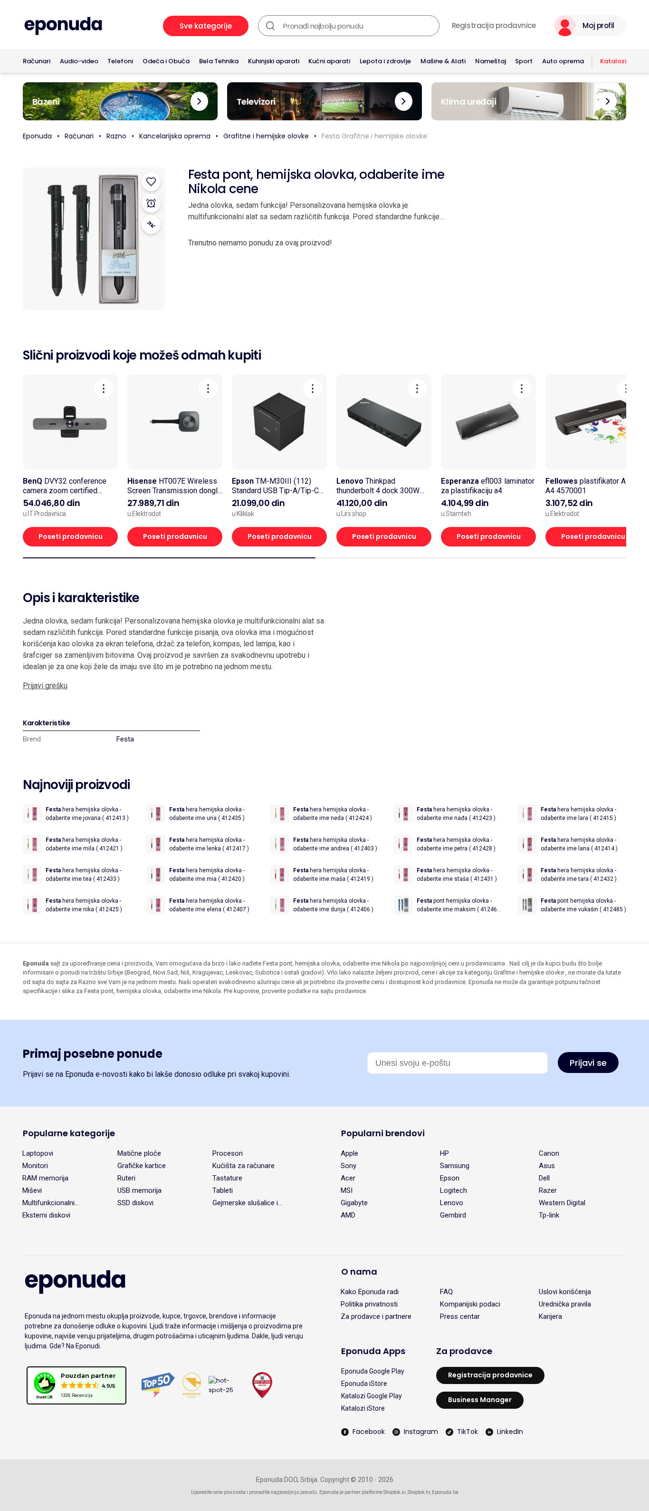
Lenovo (451, 1203)
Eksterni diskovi (46, 1215)
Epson (449, 1178)
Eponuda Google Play (372, 1371)
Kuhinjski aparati (273, 61)
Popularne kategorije (69, 1133)
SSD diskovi (135, 1203)
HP (444, 1153)
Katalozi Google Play (371, 1396)
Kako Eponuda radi (370, 1291)
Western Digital (562, 1203)
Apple (349, 1153)
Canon (549, 1153)
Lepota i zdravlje (385, 61)
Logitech (453, 1190)
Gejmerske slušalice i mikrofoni (245, 1203)
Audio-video (79, 61)
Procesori (227, 1153)
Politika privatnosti (369, 1304)
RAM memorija (45, 1178)
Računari (36, 61)
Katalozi (613, 61)
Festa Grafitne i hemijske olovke (374, 136)
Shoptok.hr (419, 1492)
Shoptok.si (394, 1492)
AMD (348, 1215)
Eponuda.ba (445, 1492)
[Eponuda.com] (63, 26)
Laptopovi (37, 1153)
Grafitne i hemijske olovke (266, 136)
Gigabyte (354, 1203)
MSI (347, 1190)
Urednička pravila (565, 1304)
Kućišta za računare (243, 1165)
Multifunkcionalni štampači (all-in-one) (54, 1203)
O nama (359, 1271)
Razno (116, 136)
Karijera (550, 1316)
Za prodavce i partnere (376, 1316)
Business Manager (480, 1399)
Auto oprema (563, 61)
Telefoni (120, 61)
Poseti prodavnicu (70, 536)
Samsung (454, 1165)
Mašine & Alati (443, 61)
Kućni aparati (329, 61)
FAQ (446, 1291)
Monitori (35, 1165)
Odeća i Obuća (166, 61)
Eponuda (37, 136)
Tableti (222, 1190)
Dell (544, 1178)
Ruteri (126, 1178)
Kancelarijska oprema (174, 136)
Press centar (460, 1316)
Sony (348, 1165)
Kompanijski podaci (470, 1304)
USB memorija (139, 1190)
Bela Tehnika (219, 61)
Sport (524, 61)
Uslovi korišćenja (565, 1291)
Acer (348, 1178)
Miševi (32, 1190)
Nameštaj (490, 61)
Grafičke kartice (141, 1165)
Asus (547, 1165)
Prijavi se (588, 1063)
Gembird (453, 1215)
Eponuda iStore (364, 1383)
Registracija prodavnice (494, 25)
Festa (125, 739)
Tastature (227, 1178)
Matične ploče (139, 1153)
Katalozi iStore (363, 1408)
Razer (548, 1190)
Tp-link (549, 1215)
